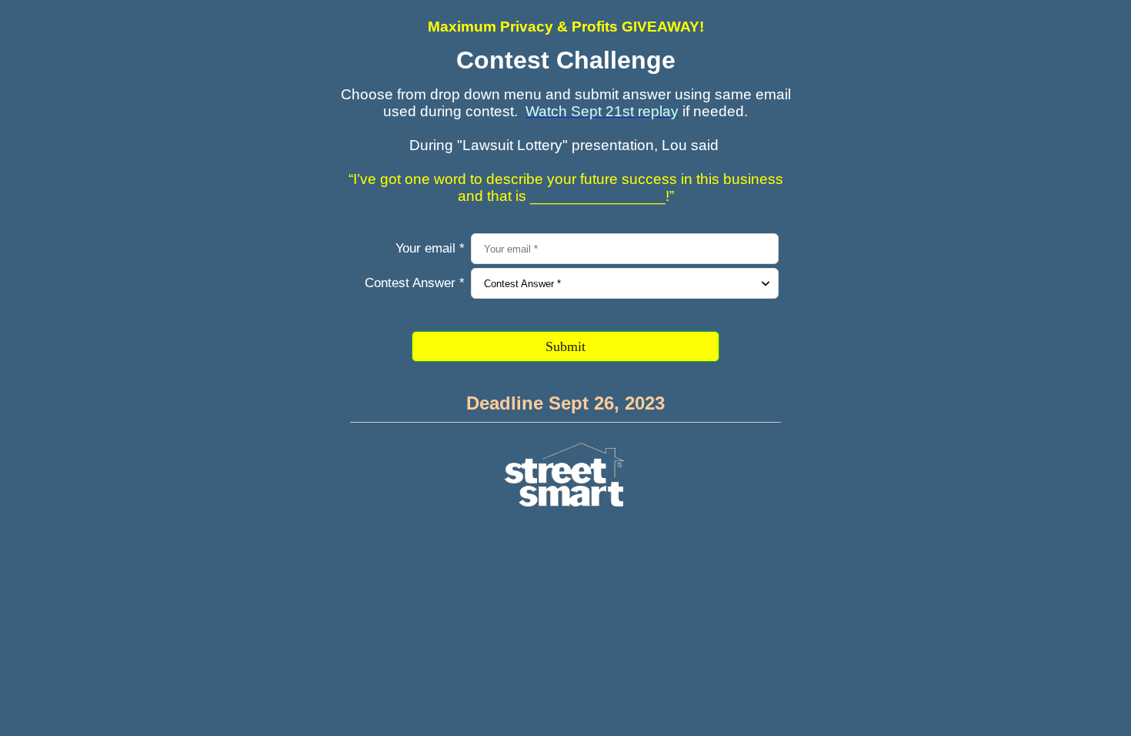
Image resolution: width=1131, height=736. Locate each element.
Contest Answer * (415, 283)
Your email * (430, 248)
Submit (565, 346)
